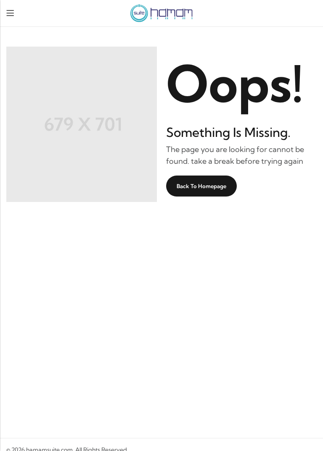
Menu (10, 13)
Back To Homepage (201, 186)
